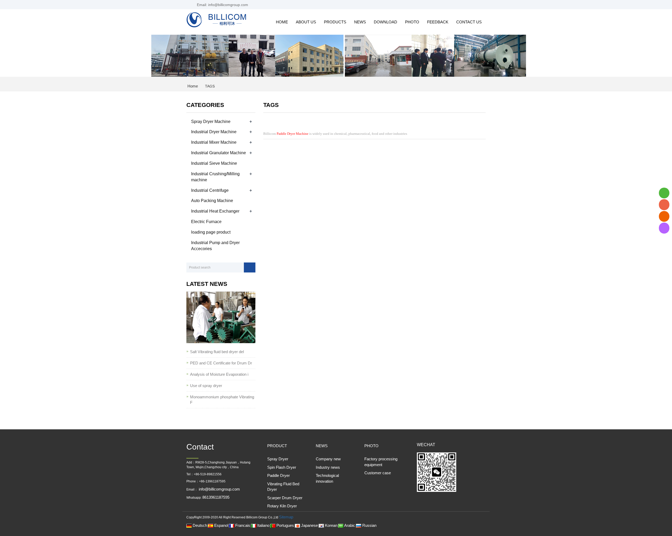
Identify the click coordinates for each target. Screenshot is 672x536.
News (360, 22)
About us (306, 22)
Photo (412, 22)
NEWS (322, 446)
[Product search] (249, 267)
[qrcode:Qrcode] (664, 228)
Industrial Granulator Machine (218, 153)
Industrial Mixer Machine (214, 142)
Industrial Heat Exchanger (215, 211)
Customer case (377, 473)
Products (335, 22)
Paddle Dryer (278, 475)
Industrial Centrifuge (210, 190)
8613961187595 (215, 497)
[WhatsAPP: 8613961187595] (664, 193)
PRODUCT (277, 446)
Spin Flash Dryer (281, 467)
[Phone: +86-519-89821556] (664, 204)
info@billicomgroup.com (219, 489)
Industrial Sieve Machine (214, 163)
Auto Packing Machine (212, 200)
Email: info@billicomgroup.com (222, 5)
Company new (328, 459)
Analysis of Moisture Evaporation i (219, 374)
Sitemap (286, 517)
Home (282, 22)
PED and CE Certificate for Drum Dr (221, 363)
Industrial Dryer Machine (214, 132)
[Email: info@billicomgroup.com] (664, 216)
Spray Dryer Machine (210, 121)
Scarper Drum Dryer (284, 498)
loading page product (210, 232)
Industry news (328, 467)
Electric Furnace (206, 221)
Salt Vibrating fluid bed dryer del (217, 351)
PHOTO (371, 446)
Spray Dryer (277, 459)
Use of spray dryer (206, 385)
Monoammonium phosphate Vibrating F (222, 400)
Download (385, 22)
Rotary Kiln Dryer (282, 506)
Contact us (469, 22)
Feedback (437, 22)
